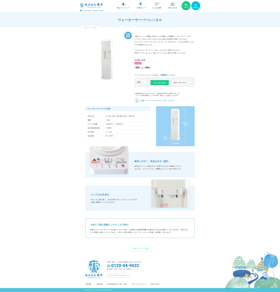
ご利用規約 (99, 284)
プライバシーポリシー (138, 284)
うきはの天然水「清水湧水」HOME (92, 10)
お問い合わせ (155, 284)
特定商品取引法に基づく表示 (117, 284)
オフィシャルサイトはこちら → (118, 275)
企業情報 (88, 284)
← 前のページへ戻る (89, 27)
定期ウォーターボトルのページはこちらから (158, 100)
